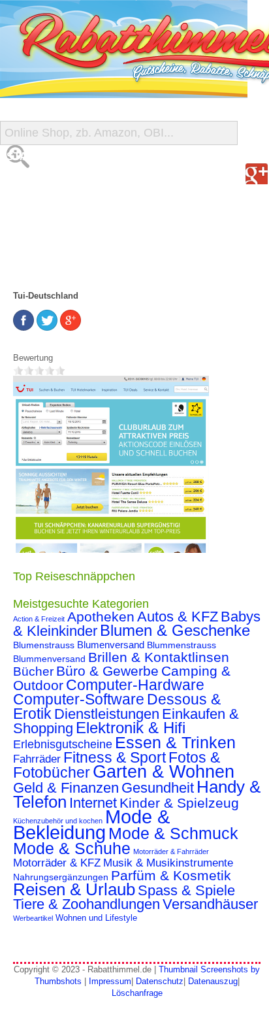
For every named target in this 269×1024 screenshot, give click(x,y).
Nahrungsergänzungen (60, 877)
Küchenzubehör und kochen (58, 821)
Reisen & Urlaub (74, 889)
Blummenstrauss (181, 645)
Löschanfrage (137, 993)
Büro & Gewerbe (107, 671)
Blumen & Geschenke (175, 630)
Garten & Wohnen (163, 771)
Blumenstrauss (43, 645)
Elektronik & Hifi (130, 727)
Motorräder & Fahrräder (171, 851)
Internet (93, 803)
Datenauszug (213, 981)
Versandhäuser (210, 904)
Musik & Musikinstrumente (168, 863)
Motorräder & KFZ (57, 863)
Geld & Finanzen (66, 788)
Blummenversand (49, 658)
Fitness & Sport (114, 757)
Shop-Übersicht (55, 208)
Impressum (110, 981)
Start (24, 156)
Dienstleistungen (106, 714)
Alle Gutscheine (57, 182)
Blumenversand (110, 645)
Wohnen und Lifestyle (96, 918)
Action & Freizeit (39, 619)
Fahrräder (37, 759)
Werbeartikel (33, 918)
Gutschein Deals (57, 261)
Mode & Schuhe (72, 848)
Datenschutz (159, 981)
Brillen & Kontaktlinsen (158, 657)
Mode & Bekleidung (91, 824)
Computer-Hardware (135, 684)
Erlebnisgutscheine (62, 744)
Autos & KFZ (177, 616)
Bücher (33, 671)
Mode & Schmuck (173, 833)
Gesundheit (157, 788)
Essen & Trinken (175, 742)
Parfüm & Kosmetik (171, 876)
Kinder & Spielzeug (179, 802)
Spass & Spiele (186, 890)
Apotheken (100, 616)
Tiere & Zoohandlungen (86, 904)
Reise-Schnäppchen (66, 234)
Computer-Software (78, 699)
